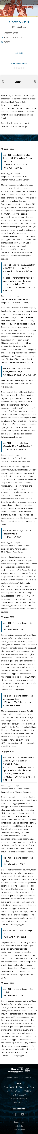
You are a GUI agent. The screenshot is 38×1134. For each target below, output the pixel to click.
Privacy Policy (19, 1122)
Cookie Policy (19, 1126)
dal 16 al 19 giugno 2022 (12, 37)
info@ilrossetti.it (21, 1099)
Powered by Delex (19, 1129)
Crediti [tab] (19, 81)
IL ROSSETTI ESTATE (11, 33)
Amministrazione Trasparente (19, 1077)
